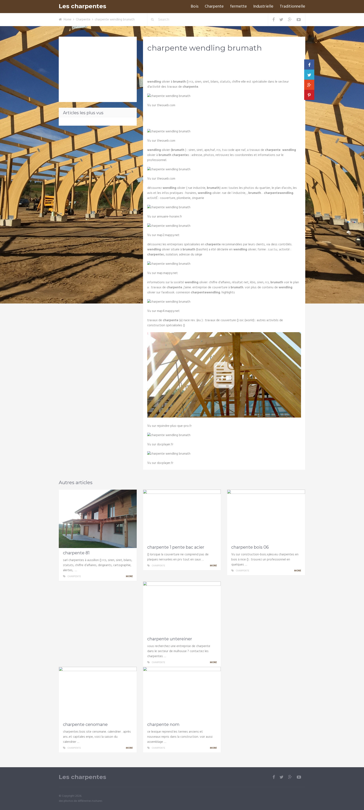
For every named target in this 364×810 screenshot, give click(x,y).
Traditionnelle (292, 6)
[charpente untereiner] (182, 608)
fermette (238, 6)
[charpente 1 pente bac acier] (182, 516)
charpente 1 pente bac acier (175, 547)
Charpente (214, 6)
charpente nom (163, 724)
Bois (194, 6)
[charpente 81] (98, 519)
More (129, 576)
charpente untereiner (169, 638)
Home (67, 19)
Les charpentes (82, 6)
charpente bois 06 (250, 547)
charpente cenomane (85, 724)
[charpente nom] (182, 693)
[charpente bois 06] (266, 516)
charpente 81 (76, 552)
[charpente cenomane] (98, 693)
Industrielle (263, 6)
